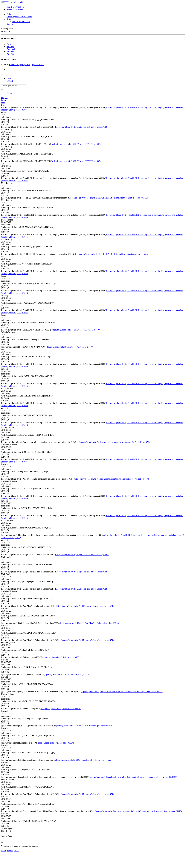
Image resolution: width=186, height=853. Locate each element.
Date (9, 78)
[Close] (2, 842)
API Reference (25, 16)
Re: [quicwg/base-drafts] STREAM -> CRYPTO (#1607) (75, 144)
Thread (10, 81)
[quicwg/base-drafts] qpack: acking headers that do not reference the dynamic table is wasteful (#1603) (133, 777)
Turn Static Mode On (21, 21)
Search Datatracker (15, 9)
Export (9, 93)
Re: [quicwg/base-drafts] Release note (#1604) (61, 657)
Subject (4, 97)
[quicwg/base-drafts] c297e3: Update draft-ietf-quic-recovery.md (84, 726)
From (3, 100)
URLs (16, 850)
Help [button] (9, 14)
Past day (10, 46)
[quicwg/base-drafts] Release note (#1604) (55, 743)
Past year (10, 54)
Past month (11, 51)
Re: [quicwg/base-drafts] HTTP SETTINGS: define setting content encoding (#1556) (111, 198)
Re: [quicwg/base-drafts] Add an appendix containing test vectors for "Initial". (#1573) (112, 442)
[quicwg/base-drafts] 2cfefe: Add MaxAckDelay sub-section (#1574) (89, 623)
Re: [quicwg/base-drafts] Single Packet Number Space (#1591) (82, 127)
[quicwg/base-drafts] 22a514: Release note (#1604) (67, 674)
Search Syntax (13, 16)
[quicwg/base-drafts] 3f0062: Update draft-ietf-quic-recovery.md (83, 760)
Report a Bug (15, 64)
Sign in (10, 24)
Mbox (3, 850)
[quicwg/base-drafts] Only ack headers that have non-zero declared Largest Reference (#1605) (122, 691)
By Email (26, 64)
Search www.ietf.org (15, 7)
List (2, 105)
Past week (11, 49)
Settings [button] (10, 19)
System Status (38, 64)
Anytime (10, 44)
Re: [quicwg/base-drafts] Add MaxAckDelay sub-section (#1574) (85, 606)
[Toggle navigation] (2, 74)
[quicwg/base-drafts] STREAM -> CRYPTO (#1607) (70, 347)
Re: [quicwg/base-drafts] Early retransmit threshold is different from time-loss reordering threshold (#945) (136, 811)
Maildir (10, 850)
